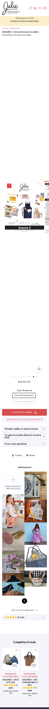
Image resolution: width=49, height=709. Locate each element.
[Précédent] (4, 207)
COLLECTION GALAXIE (11, 28)
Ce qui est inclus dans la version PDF (23, 436)
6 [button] (21, 377)
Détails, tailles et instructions (21, 429)
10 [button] (29, 377)
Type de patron (24, 390)
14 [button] (38, 377)
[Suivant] (44, 207)
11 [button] (31, 377)
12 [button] (33, 377)
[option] (24, 19)
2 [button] (13, 377)
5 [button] (19, 377)
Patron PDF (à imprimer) (24, 395)
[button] (11, 617)
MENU (43, 8)
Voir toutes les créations (22, 610)
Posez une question (16, 444)
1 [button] (11, 377)
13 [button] (36, 377)
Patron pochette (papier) (24, 401)
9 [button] (27, 377)
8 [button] (25, 377)
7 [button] (23, 377)
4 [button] (17, 377)
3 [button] (15, 377)
